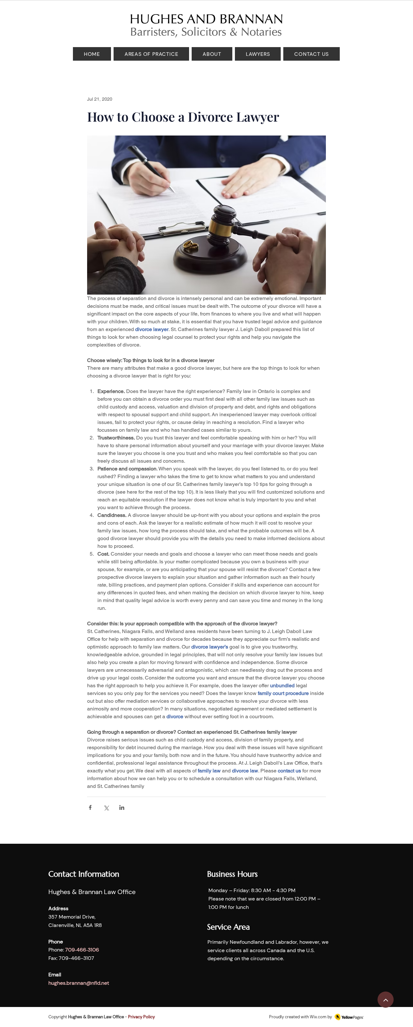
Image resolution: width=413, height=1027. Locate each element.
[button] (151, 54)
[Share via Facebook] (90, 807)
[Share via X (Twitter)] (106, 807)
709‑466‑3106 (82, 949)
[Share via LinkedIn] (122, 807)
